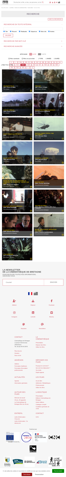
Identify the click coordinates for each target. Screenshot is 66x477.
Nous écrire (18, 355)
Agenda (17, 381)
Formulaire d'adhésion (21, 366)
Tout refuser (26, 474)
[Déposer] (53, 2)
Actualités (20, 377)
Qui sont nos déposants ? (43, 368)
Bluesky (51, 317)
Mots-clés (43, 31)
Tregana (38, 86)
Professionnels (40, 385)
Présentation (39, 342)
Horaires (17, 353)
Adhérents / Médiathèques (43, 383)
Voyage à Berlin (8, 110)
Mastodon (23, 328)
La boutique (41, 392)
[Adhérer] (50, 2)
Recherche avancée (33, 46)
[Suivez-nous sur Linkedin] (33, 313)
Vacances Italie (8, 86)
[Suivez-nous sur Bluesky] (51, 313)
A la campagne (8, 254)
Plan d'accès (18, 351)
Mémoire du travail (20, 397)
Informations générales (21, 383)
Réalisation (23, 31)
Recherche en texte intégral (33, 24)
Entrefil (19, 413)
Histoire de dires (41, 205)
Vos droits (38, 370)
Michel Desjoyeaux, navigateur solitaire (45, 230)
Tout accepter (58, 471)
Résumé (14, 31)
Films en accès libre (29, 58)
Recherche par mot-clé (33, 41)
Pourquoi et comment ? (42, 366)
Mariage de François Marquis (45, 110)
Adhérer (17, 364)
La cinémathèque (42, 338)
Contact (19, 337)
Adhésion (19, 360)
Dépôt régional (40, 372)
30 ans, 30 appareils (20, 400)
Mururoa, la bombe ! (42, 158)
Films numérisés (14, 58)
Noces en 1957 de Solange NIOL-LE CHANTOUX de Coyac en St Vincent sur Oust (16, 182)
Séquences (33, 31)
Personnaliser (39, 474)
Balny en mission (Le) (10, 158)
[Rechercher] (42, 2)
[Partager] (57, 2)
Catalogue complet (41, 404)
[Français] (30, 293)
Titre (6, 31)
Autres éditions (40, 402)
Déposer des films (41, 345)
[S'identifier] (55, 2)
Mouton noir (39, 182)
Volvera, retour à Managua (13, 206)
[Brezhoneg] (59, 2)
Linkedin (33, 317)
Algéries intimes (9, 230)
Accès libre (39, 381)
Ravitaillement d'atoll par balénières (44, 134)
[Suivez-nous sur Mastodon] (24, 325)
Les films (40, 377)
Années (52, 31)
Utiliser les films (40, 347)
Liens (37, 417)
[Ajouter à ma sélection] (31, 91)
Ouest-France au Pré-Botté (12, 134)
